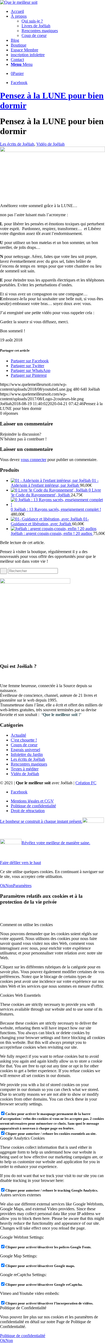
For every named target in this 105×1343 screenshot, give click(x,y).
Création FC (85, 783)
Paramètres (22, 885)
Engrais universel (25, 749)
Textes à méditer (24, 769)
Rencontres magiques (29, 764)
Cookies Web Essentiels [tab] (20, 995)
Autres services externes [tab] (20, 1195)
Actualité (18, 735)
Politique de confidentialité (22, 1335)
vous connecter (33, 459)
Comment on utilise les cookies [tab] (26, 924)
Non (9, 885)
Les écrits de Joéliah (17, 144)
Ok (2, 885)
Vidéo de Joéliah (50, 144)
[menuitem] (58, 11)
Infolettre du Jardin (27, 754)
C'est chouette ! (24, 740)
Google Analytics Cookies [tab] (22, 1138)
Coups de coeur (24, 745)
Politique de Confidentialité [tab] (23, 1308)
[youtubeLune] (52, 150)
